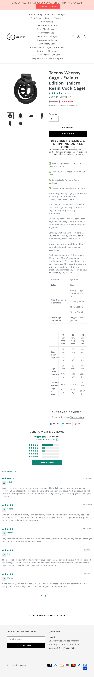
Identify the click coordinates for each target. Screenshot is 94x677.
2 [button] (45, 596)
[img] (8, 478)
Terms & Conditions (70, 644)
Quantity (53, 114)
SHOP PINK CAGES (48, 6)
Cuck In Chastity (19, 665)
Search (52, 637)
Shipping (52, 105)
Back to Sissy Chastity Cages (49, 615)
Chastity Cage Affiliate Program (64, 641)
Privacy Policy (69, 648)
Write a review (77, 417)
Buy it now (68, 134)
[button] (55, 93)
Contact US (54, 648)
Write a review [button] (47, 462)
